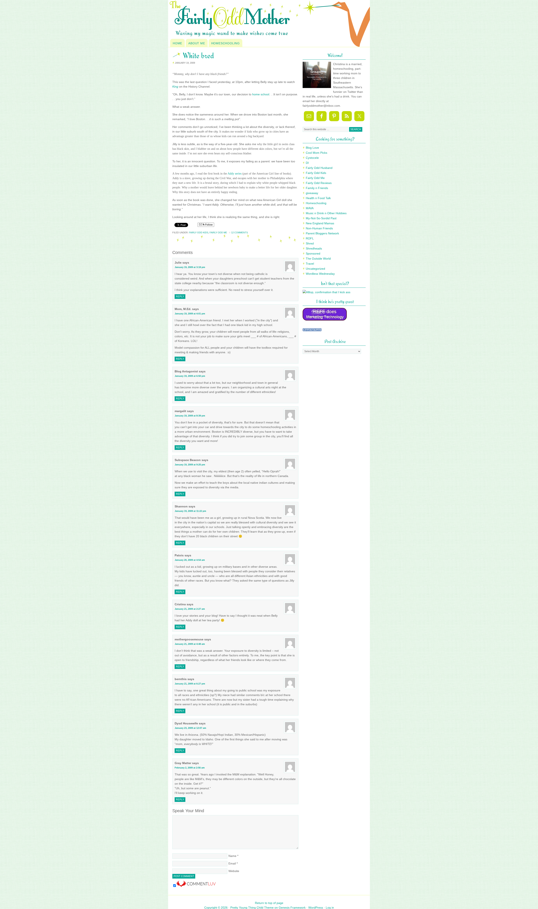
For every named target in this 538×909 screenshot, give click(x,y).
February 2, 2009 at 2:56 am (190, 767)
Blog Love (312, 147)
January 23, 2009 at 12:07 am (190, 728)
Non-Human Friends (319, 228)
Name (232, 856)
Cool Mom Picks (316, 152)
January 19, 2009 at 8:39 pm (190, 415)
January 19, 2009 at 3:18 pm (190, 267)
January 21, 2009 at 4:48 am (190, 644)
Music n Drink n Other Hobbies (326, 213)
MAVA (310, 208)
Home (177, 43)
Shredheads (314, 248)
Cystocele (312, 157)
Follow (208, 224)
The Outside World (318, 258)
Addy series (234, 173)
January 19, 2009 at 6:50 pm (190, 376)
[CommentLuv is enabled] (196, 886)
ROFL (310, 238)
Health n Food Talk (318, 198)
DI (307, 162)
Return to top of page (269, 903)
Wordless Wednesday (320, 273)
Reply (180, 296)
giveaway (312, 193)
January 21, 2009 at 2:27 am (190, 609)
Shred (310, 243)
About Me (196, 43)
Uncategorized (315, 268)
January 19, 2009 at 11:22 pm (190, 511)
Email (232, 863)
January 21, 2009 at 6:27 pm (190, 683)
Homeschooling (225, 43)
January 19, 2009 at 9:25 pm (190, 464)
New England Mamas (320, 223)
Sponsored (313, 253)
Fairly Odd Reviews (319, 183)
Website (233, 871)
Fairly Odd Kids (198, 232)
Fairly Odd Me (218, 232)
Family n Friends (317, 188)
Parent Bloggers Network (322, 233)
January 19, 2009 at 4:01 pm (190, 313)
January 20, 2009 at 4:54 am (190, 560)
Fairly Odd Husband (319, 167)
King (175, 86)
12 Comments (239, 232)
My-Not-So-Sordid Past (321, 218)
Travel (310, 263)
